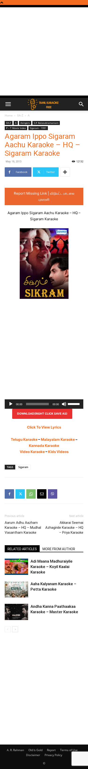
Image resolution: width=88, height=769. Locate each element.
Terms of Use (69, 750)
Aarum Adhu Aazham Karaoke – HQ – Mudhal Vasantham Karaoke (23, 528)
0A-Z (20, 115)
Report (51, 750)
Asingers (25, 122)
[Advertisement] (44, 51)
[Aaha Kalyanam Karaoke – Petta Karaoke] (16, 589)
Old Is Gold (35, 750)
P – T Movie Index (16, 128)
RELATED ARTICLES (22, 549)
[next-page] (15, 629)
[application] (44, 404)
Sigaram (23, 467)
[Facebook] (9, 494)
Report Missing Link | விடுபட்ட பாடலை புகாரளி (44, 196)
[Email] (41, 494)
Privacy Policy (53, 755)
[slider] (74, 403)
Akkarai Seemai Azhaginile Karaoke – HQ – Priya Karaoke (64, 528)
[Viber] (52, 494)
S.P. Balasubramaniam (46, 122)
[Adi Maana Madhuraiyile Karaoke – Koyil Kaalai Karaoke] (16, 567)
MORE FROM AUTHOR (58, 549)
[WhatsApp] (31, 494)
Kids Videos (58, 451)
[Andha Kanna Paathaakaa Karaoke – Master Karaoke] (16, 612)
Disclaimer (33, 755)
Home (9, 115)
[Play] (10, 404)
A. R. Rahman (15, 750)
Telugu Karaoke (24, 439)
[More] (65, 172)
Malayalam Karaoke (58, 439)
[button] (7, 104)
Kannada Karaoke (44, 445)
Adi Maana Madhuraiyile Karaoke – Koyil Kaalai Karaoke (52, 566)
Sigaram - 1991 (38, 128)
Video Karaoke (32, 451)
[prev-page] (8, 629)
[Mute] (64, 404)
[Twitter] (20, 494)
